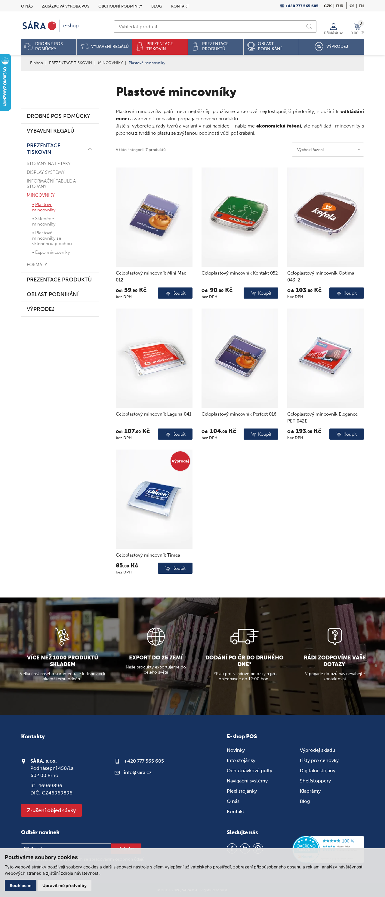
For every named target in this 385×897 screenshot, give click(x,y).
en (361, 6)
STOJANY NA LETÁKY (49, 163)
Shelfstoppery (315, 781)
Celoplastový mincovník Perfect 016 (239, 414)
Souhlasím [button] (21, 885)
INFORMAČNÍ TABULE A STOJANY (51, 183)
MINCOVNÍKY (110, 62)
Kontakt (180, 6)
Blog (156, 6)
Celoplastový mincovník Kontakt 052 (240, 273)
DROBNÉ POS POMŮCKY (58, 116)
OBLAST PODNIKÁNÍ (53, 294)
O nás (27, 6)
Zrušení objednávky (51, 810)
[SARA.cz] (51, 25)
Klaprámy (310, 791)
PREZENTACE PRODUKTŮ (59, 279)
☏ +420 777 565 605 (299, 6)
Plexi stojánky (242, 791)
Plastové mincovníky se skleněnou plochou (52, 238)
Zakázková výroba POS (65, 6)
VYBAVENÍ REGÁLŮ (50, 130)
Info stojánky (241, 760)
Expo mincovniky (52, 252)
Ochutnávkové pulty (249, 770)
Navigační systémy (247, 781)
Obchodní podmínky (120, 6)
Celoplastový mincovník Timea (148, 555)
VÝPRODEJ (41, 309)
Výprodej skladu (317, 750)
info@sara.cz (138, 772)
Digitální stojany (317, 770)
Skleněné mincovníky (43, 221)
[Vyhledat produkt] (309, 26)
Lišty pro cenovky (319, 760)
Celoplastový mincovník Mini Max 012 (151, 276)
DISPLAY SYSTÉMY (46, 172)
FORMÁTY (37, 264)
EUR (339, 6)
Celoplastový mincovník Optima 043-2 (320, 276)
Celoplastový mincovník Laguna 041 (153, 414)
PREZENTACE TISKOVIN (70, 62)
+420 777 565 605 (144, 761)
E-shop (36, 62)
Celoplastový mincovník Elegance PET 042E (322, 417)
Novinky (236, 750)
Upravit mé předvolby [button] (64, 885)
